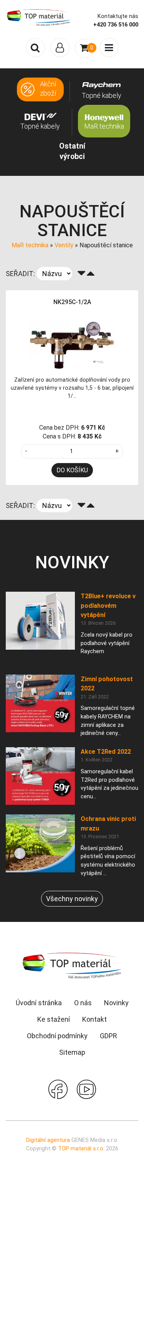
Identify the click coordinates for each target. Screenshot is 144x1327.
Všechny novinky (72, 899)
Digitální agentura (48, 1140)
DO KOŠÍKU (72, 470)
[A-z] (90, 274)
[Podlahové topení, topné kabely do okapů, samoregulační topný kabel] (39, 17)
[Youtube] (86, 1089)
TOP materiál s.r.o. (81, 1148)
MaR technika (30, 245)
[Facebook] (58, 1089)
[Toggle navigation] (60, 47)
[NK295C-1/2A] (72, 342)
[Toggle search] (35, 47)
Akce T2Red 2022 (106, 751)
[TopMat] (72, 965)
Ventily (64, 245)
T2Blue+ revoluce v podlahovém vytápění (108, 605)
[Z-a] (81, 274)
